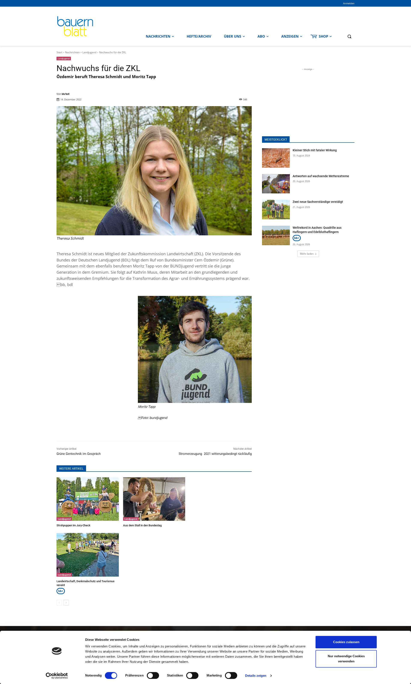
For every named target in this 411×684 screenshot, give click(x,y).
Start (59, 52)
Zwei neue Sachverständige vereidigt (318, 201)
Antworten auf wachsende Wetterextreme (321, 176)
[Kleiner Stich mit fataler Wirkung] (276, 158)
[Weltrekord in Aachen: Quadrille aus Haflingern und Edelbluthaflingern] (276, 235)
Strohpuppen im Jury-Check (73, 525)
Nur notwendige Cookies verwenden (346, 658)
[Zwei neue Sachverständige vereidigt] (276, 209)
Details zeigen (255, 675)
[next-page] (66, 602)
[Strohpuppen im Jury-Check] (88, 499)
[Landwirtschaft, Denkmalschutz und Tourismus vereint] (88, 554)
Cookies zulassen (346, 642)
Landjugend (89, 52)
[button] (349, 36)
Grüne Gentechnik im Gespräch (79, 454)
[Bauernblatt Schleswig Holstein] (94, 26)
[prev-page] (59, 602)
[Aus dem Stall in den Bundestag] (154, 499)
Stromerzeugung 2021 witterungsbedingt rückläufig (215, 454)
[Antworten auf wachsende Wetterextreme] (276, 184)
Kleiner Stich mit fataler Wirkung (315, 150)
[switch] (153, 675)
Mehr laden (307, 253)
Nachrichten (72, 52)
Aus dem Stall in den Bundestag (142, 525)
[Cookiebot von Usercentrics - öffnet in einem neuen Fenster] (57, 675)
